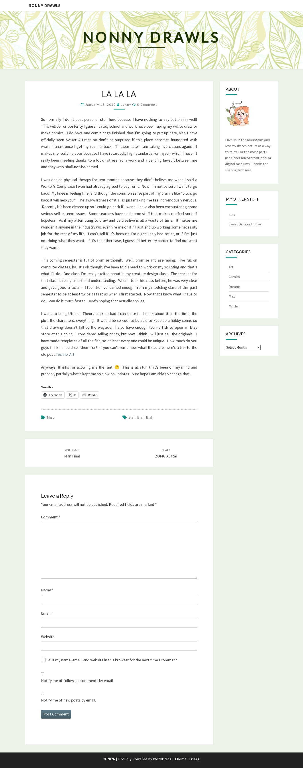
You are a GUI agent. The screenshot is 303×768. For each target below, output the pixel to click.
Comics (234, 276)
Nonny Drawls (44, 5)
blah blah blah (140, 417)
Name (47, 589)
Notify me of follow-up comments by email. (77, 680)
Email (47, 613)
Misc (50, 417)
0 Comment (147, 104)
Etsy (232, 214)
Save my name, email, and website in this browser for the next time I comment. (112, 659)
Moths (233, 306)
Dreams (234, 286)
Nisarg (194, 759)
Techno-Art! (66, 354)
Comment (50, 517)
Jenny (126, 104)
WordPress (162, 759)
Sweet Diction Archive (245, 224)
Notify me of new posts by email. (68, 700)
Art (231, 267)
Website (47, 636)
